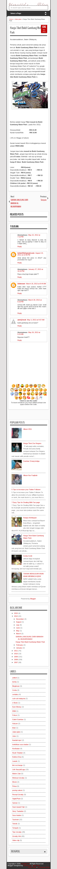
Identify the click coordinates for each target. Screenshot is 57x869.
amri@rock (21, 320)
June (18, 628)
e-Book (15, 703)
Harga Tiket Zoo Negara (32, 443)
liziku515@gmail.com (26, 253)
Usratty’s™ (25, 864)
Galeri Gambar (17, 719)
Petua (14, 786)
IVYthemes (27, 865)
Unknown (21, 284)
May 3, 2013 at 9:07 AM (35, 320)
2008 (16, 659)
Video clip (15, 840)
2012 (16, 616)
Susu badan (16, 815)
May (18, 631)
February (19, 645)
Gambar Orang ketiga (31, 461)
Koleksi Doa (16, 757)
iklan (14, 728)
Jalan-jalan (16, 732)
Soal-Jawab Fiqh (18, 807)
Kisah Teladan (17, 753)
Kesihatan (16, 748)
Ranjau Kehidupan (30, 518)
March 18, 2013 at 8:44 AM (36, 284)
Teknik (14, 824)
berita (14, 682)
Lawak (14, 761)
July (18, 625)
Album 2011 (27, 429)
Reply (19, 246)
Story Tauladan (17, 811)
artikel (14, 678)
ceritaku (15, 694)
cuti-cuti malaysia (18, 698)
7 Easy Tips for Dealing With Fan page (26, 502)
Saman (14, 803)
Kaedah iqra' (16, 740)
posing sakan (17, 790)
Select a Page (15, 13)
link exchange (17, 765)
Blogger (33, 599)
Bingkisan (15, 686)
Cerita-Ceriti (27, 556)
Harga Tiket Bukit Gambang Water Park (26, 30)
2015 (16, 613)
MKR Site (36, 865)
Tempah (15, 828)
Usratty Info (16, 836)
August (19, 622)
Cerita (14, 690)
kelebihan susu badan (20, 744)
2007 (16, 662)
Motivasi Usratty (18, 778)
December (20, 619)
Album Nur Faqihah (30, 475)
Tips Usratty (16, 832)
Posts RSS (32, 867)
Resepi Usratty (17, 794)
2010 (16, 654)
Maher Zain (16, 774)
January (19, 648)
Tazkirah (15, 819)
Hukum (15, 723)
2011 (16, 651)
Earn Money (16, 707)
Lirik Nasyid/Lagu (18, 769)
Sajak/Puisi (16, 799)
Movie (14, 782)
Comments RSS (44, 867)
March (18, 633)
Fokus (14, 715)
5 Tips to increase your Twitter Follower (26, 489)
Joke (14, 736)
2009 (16, 657)
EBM (14, 711)
